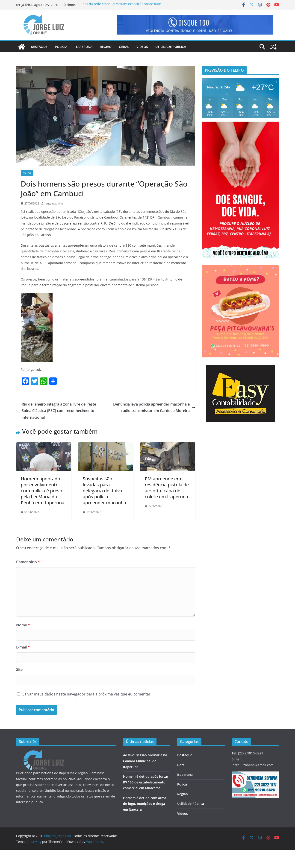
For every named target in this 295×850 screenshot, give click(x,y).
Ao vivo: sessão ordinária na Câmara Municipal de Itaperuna (145, 761)
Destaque (39, 46)
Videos (142, 46)
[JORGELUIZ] (43, 753)
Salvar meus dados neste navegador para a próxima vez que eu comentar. (86, 694)
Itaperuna (83, 46)
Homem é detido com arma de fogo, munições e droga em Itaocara (144, 804)
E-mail (23, 647)
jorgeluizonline (54, 203)
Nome (23, 625)
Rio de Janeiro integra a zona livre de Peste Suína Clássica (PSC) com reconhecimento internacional (59, 411)
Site (19, 669)
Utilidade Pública (170, 46)
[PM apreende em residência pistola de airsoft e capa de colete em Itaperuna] (167, 445)
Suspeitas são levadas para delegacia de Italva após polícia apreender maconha (104, 491)
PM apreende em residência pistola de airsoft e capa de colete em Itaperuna (167, 488)
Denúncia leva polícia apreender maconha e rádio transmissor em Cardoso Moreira (151, 407)
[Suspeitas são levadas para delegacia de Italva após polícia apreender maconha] (105, 445)
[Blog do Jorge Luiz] (21, 46)
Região (106, 46)
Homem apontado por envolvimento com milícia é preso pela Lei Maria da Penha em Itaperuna (42, 491)
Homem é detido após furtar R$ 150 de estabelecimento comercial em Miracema (145, 782)
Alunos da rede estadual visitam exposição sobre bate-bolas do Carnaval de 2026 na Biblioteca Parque (119, 7)
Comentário (28, 561)
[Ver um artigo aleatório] (273, 46)
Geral (124, 46)
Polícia (61, 46)
